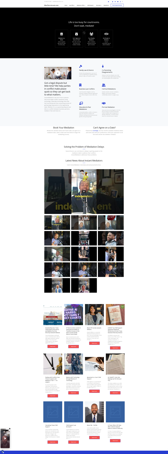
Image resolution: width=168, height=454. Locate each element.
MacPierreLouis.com (51, 5)
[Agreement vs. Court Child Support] (94, 364)
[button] (57, 223)
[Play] (84, 191)
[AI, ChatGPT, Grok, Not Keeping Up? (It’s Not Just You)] (115, 364)
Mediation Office (80, 5)
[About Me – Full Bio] (94, 411)
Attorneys (98, 5)
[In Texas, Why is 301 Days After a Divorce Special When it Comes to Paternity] (115, 411)
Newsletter (106, 5)
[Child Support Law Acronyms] (73, 411)
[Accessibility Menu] (2, 452)
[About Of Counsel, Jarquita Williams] (94, 314)
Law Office (71, 5)
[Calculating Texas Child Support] (52, 411)
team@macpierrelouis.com (58, 1)
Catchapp (95, 130)
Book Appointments (117, 5)
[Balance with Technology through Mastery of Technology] (73, 364)
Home (66, 5)
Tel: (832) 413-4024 (47, 1)
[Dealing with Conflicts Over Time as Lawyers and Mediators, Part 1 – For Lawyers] (52, 364)
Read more (52, 346)
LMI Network (90, 5)
